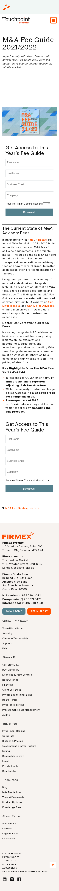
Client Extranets (11, 690)
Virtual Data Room (12, 628)
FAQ (4, 648)
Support (7, 643)
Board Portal (9, 700)
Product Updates (12, 802)
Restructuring (10, 680)
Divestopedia (11, 305)
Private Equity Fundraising (17, 695)
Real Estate (9, 771)
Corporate (8, 736)
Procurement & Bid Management (21, 710)
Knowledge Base (12, 807)
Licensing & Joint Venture (17, 675)
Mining (6, 751)
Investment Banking (13, 731)
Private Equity (10, 766)
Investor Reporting (13, 705)
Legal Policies (10, 833)
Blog (5, 787)
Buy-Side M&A (10, 670)
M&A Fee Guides (16, 508)
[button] (53, 20)
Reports (34, 508)
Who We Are (9, 823)
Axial (31, 239)
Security (7, 633)
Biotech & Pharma (12, 741)
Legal (5, 761)
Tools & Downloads (13, 797)
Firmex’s (41, 239)
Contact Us (9, 838)
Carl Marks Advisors (40, 305)
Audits (6, 715)
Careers (7, 828)
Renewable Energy (13, 756)
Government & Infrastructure (19, 746)
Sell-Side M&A (10, 665)
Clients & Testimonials (15, 638)
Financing (7, 685)
